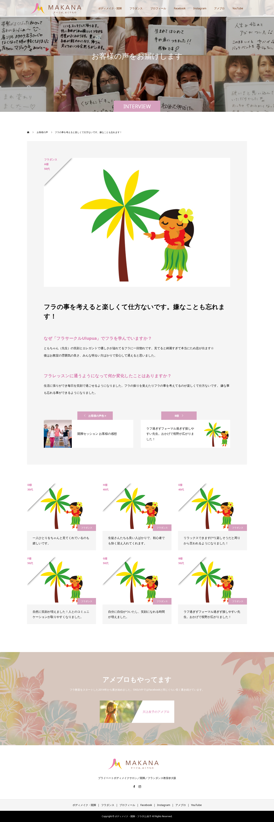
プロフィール (158, 8)
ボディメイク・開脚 (110, 8)
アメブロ (219, 8)
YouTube (237, 8)
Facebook (179, 8)
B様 (177, 415)
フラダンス (136, 8)
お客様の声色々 (97, 415)
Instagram (199, 8)
